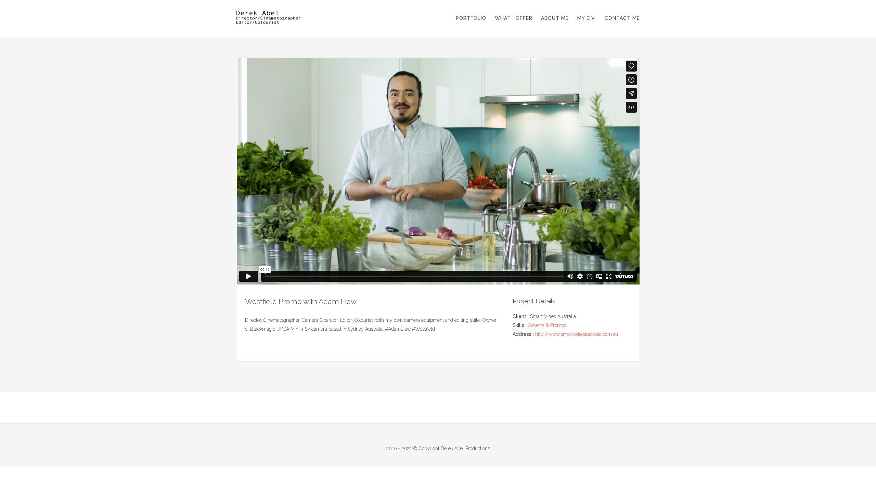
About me (555, 18)
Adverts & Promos (547, 325)
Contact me (622, 18)
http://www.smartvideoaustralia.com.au (576, 334)
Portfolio (471, 18)
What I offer (513, 18)
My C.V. (586, 18)
